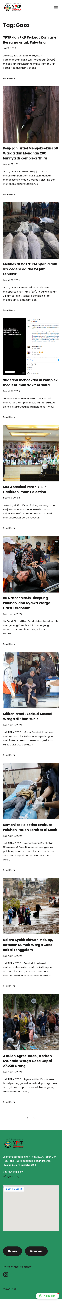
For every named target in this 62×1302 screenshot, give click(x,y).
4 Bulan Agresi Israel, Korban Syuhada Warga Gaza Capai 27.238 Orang (27, 1061)
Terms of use (11, 1266)
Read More (9, 78)
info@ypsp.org (11, 1176)
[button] (56, 7)
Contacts (26, 1266)
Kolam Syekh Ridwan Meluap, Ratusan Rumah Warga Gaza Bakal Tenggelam (28, 945)
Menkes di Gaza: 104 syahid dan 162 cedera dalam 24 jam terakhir (30, 269)
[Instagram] (5, 1274)
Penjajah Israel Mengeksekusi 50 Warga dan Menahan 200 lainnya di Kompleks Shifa (30, 153)
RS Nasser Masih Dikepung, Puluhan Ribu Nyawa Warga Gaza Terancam (26, 603)
